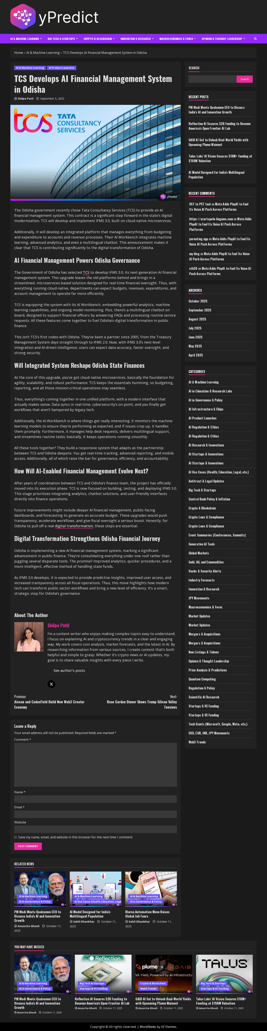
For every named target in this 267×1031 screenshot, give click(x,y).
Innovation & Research (136, 39)
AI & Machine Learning (24, 39)
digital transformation (74, 526)
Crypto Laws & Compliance (206, 517)
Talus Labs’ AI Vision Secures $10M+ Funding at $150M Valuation (221, 1001)
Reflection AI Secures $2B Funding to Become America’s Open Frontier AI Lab (220, 126)
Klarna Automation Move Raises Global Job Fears (147, 914)
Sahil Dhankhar (83, 921)
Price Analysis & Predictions (208, 670)
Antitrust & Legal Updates (206, 481)
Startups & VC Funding (204, 706)
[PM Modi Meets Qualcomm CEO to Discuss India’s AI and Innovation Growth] (40, 889)
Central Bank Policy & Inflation (209, 499)
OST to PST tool (200, 204)
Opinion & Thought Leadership (222, 39)
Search (194, 68)
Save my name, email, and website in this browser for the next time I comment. (75, 837)
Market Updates (199, 616)
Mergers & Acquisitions (204, 634)
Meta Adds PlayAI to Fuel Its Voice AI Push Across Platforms (220, 224)
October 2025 (198, 301)
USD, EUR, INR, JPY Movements (209, 733)
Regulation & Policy (202, 688)
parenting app (198, 239)
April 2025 (196, 355)
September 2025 (200, 310)
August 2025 (197, 319)
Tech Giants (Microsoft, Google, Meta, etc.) (218, 724)
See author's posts (69, 670)
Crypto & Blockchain (98, 39)
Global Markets (199, 553)
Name (20, 792)
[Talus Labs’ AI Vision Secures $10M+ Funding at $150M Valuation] (224, 974)
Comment (22, 739)
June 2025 (195, 337)
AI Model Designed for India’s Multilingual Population (90, 914)
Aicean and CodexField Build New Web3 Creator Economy (49, 702)
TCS (86, 272)
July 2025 (195, 328)
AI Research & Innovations (206, 445)
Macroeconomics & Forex (176, 39)
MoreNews (148, 1027)
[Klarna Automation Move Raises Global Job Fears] (151, 889)
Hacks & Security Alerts (205, 571)
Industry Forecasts (202, 580)
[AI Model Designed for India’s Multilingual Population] (95, 889)
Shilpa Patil (25, 98)
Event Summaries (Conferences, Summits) (217, 535)
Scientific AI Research (204, 697)
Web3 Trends (197, 742)
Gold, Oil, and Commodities (206, 562)
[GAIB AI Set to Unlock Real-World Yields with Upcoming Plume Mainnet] (163, 974)
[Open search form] (255, 38)
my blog (194, 253)
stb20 (193, 268)
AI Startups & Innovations (206, 454)
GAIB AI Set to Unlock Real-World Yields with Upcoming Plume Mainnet (218, 142)
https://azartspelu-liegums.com (211, 219)
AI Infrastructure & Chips (206, 409)
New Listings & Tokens (204, 652)
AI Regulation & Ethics (204, 427)
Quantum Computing (202, 679)
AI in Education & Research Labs (210, 391)
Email (19, 807)
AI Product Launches (61, 67)
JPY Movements (199, 598)
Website (20, 822)
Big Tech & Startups (61, 39)
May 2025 (195, 346)
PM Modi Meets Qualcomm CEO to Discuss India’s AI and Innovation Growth (37, 916)
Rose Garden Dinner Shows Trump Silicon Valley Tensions (142, 702)
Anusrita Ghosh (28, 926)
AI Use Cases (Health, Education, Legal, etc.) (102, 901)
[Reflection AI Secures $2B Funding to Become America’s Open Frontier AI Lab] (103, 974)
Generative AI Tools (202, 544)
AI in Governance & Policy (35, 901)
